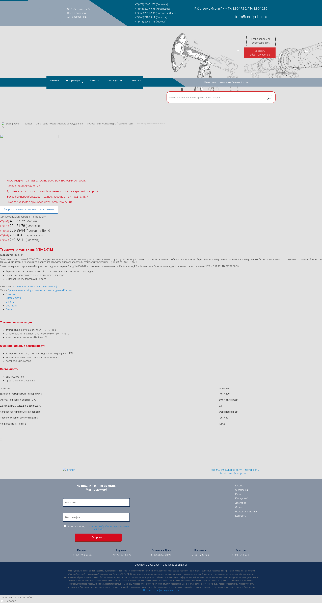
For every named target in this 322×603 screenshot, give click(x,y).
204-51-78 (12, 226)
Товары (27, 123)
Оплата (10, 301)
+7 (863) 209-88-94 (145, 13)
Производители (114, 80)
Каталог (95, 80)
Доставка (11, 305)
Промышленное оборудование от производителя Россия (40, 290)
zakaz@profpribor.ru (238, 473)
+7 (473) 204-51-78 (145, 4)
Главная (54, 80)
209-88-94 (12, 230)
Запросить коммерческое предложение (29, 209)
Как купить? (241, 498)
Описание (11, 294)
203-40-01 (12, 235)
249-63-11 (12, 240)
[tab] (164, 294)
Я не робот (10, 601)
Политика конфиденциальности (161, 590)
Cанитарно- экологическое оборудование (59, 123)
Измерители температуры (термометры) (110, 123)
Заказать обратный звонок (260, 52)
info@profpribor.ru (251, 16)
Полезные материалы (247, 511)
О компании (242, 490)
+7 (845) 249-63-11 (145, 17)
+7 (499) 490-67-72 (81, 555)
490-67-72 (12, 221)
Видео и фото (13, 298)
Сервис (10, 309)
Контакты (135, 80)
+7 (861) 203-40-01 (145, 8)
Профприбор (12, 123)
